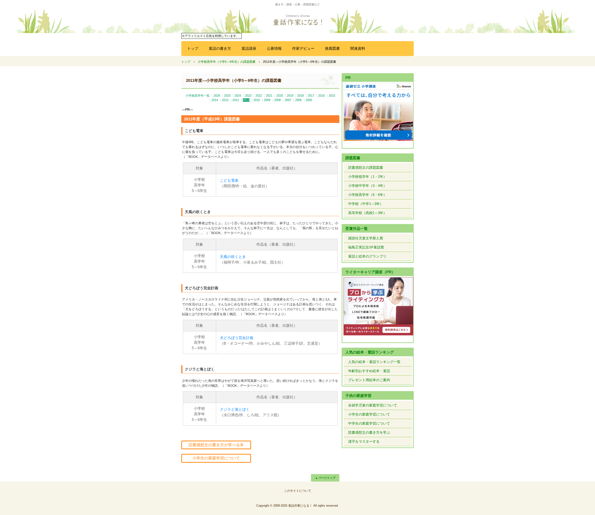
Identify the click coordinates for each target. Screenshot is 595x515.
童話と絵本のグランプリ (367, 256)
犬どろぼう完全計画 (236, 338)
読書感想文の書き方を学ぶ (369, 432)
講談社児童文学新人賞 (365, 238)
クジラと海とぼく (235, 409)
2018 (300, 95)
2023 (248, 95)
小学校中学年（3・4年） (367, 186)
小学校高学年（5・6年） (367, 195)
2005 (309, 100)
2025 (227, 95)
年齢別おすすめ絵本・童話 (369, 371)
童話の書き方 (220, 48)
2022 (258, 95)
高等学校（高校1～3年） (367, 213)
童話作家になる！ (297, 20)
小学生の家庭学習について (216, 458)
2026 (217, 95)
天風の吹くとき (233, 257)
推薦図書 (332, 48)
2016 (321, 95)
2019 (290, 95)
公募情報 (274, 48)
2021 (269, 95)
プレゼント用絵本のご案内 (369, 380)
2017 (311, 95)
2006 (298, 100)
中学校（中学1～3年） (365, 204)
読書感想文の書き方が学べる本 (216, 445)
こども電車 (229, 180)
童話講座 (248, 48)
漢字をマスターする (364, 441)
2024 (238, 95)
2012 (235, 100)
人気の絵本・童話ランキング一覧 (374, 362)
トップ (192, 48)
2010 (256, 100)
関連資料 (357, 48)
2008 (277, 100)
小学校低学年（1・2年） (367, 176)
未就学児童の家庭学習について (372, 405)
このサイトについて (297, 490)
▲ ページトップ (325, 477)
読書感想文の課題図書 (365, 167)
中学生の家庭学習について (369, 423)
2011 (246, 100)
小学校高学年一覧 (197, 95)
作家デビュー (303, 48)
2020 (279, 95)
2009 (267, 100)
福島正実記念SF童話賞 (366, 247)
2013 (225, 100)
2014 (215, 100)
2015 (332, 95)
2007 (288, 100)
